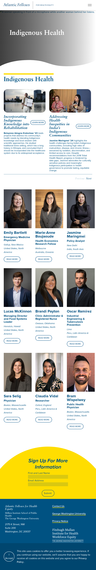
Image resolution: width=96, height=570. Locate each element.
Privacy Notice (60, 521)
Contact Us (58, 506)
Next (89, 178)
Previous (79, 178)
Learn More (38, 122)
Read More (12, 259)
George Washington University (69, 513)
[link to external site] (71, 535)
